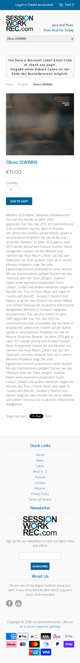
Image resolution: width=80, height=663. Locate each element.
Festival (40, 477)
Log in (20, 5)
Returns (40, 488)
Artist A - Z (40, 472)
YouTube (18, 603)
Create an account (40, 5)
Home (40, 455)
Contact (40, 483)
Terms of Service (40, 499)
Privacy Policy (40, 494)
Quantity (11, 183)
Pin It (48, 416)
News (40, 460)
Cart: (69, 5)
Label (40, 466)
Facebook (9, 603)
